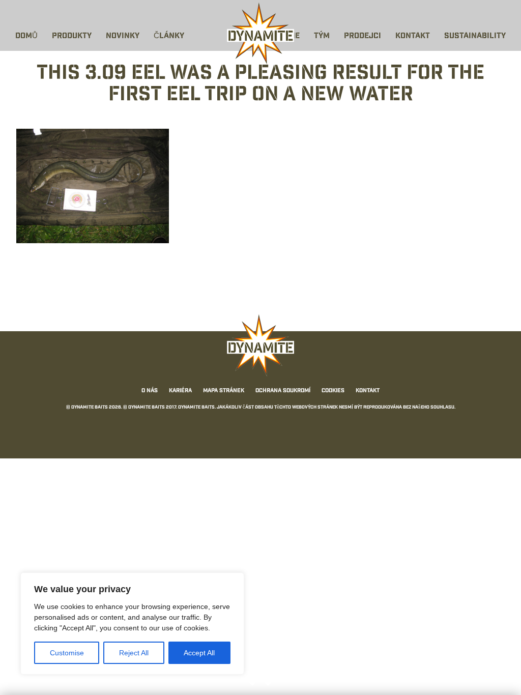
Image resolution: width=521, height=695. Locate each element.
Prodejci (362, 36)
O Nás (149, 391)
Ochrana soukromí (282, 391)
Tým (322, 36)
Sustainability (475, 36)
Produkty (72, 36)
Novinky (122, 36)
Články (169, 36)
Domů (26, 36)
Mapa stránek (223, 391)
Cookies (333, 391)
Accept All (199, 653)
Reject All (134, 653)
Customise (67, 653)
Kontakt (412, 36)
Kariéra (180, 391)
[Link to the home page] (260, 33)
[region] (132, 623)
